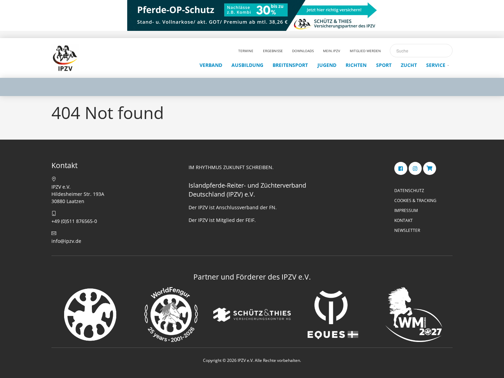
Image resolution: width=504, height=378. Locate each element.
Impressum (406, 210)
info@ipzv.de (66, 241)
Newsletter (407, 230)
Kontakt (403, 220)
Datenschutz (409, 190)
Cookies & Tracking (415, 200)
